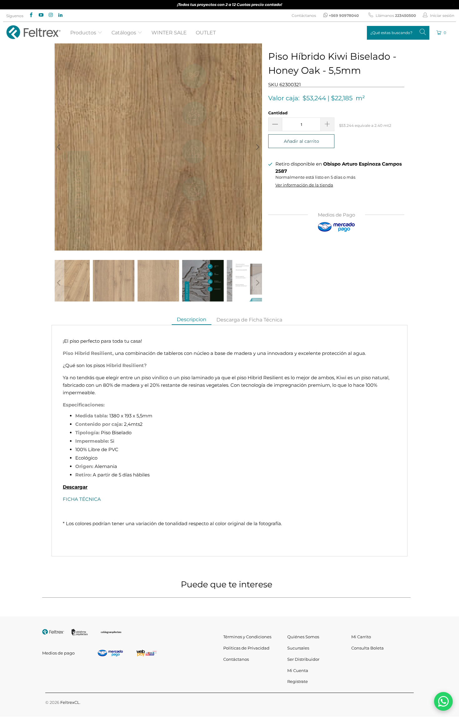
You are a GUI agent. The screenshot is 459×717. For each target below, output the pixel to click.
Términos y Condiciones (247, 636)
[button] (442, 33)
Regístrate (297, 681)
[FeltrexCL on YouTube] (40, 15)
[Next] (257, 147)
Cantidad (278, 113)
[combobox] (398, 33)
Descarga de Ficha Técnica (249, 320)
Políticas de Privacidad (246, 647)
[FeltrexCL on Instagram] (50, 15)
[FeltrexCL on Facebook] (30, 15)
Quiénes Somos (303, 636)
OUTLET (206, 33)
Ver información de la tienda (304, 185)
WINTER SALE (169, 33)
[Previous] (59, 147)
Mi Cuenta (297, 670)
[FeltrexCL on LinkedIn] (60, 15)
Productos (83, 33)
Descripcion (191, 319)
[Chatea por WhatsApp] (443, 701)
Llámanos (395, 15)
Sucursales (298, 647)
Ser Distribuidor (303, 659)
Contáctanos (304, 15)
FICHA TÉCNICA (82, 499)
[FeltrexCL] (33, 32)
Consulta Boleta (367, 647)
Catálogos (124, 33)
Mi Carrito (361, 636)
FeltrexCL (70, 702)
